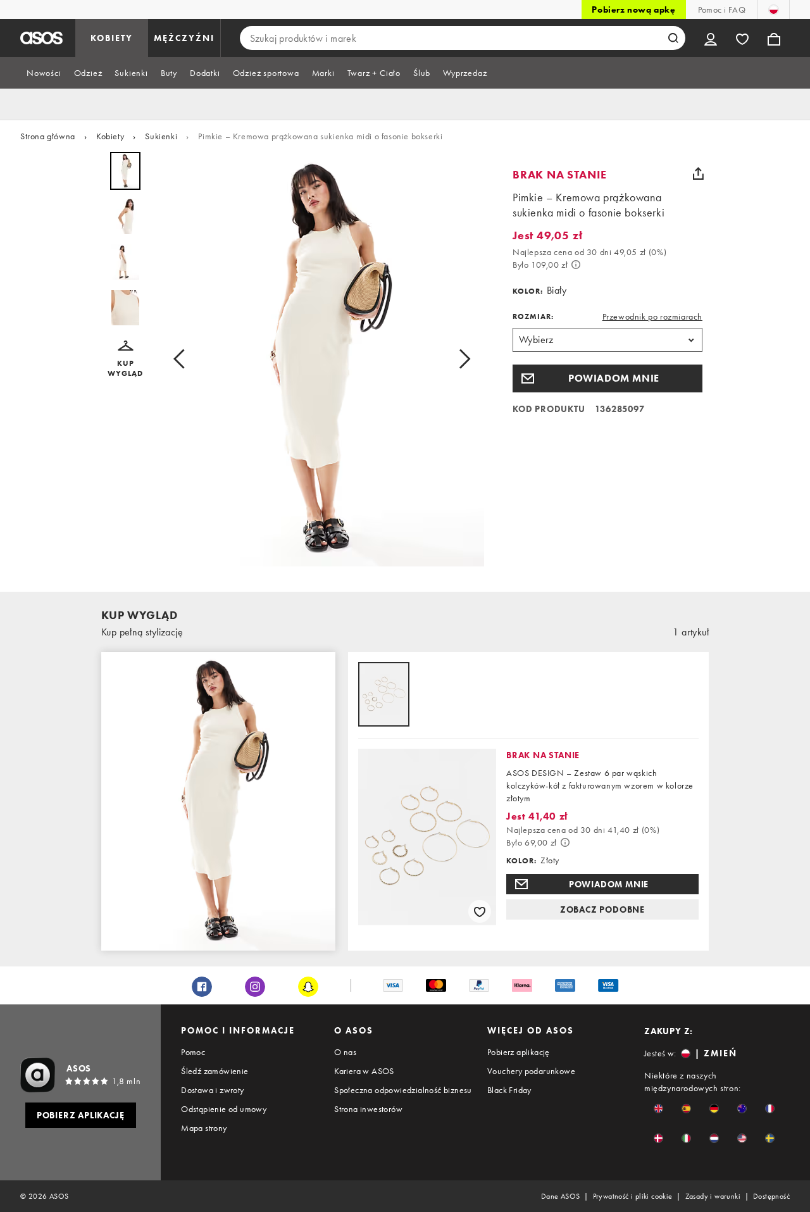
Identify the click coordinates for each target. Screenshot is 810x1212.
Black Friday (509, 1090)
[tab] (44, 73)
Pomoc (193, 1052)
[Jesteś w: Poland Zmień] (773, 9)
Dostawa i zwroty (212, 1090)
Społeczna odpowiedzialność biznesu (403, 1090)
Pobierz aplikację (518, 1052)
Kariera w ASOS (364, 1071)
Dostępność (771, 1196)
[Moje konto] (710, 38)
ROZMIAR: (533, 316)
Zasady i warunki (712, 1196)
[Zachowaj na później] (480, 911)
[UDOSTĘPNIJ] (698, 173)
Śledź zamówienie (214, 1071)
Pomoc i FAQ (721, 9)
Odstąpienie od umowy (223, 1109)
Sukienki (161, 136)
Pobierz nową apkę (633, 9)
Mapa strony (204, 1128)
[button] (125, 359)
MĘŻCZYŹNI (184, 38)
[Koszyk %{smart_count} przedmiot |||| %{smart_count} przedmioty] (774, 38)
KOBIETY (111, 38)
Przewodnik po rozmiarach (652, 316)
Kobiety (110, 136)
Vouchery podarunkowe (531, 1071)
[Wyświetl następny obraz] (461, 359)
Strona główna (47, 136)
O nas (345, 1052)
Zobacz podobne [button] (602, 909)
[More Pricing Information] (576, 264)
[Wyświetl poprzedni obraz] (183, 359)
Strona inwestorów (368, 1109)
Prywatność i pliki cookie (633, 1196)
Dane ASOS (560, 1196)
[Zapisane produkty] (742, 38)
